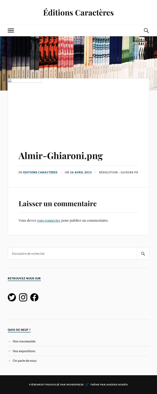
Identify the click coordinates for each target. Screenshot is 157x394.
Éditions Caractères (78, 12)
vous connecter (49, 220)
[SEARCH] (143, 254)
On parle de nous (25, 360)
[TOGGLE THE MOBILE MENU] (11, 30)
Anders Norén (117, 384)
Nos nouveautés (24, 341)
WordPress (75, 384)
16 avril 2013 (81, 172)
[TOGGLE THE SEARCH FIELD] (146, 30)
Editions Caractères (40, 172)
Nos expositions (24, 351)
